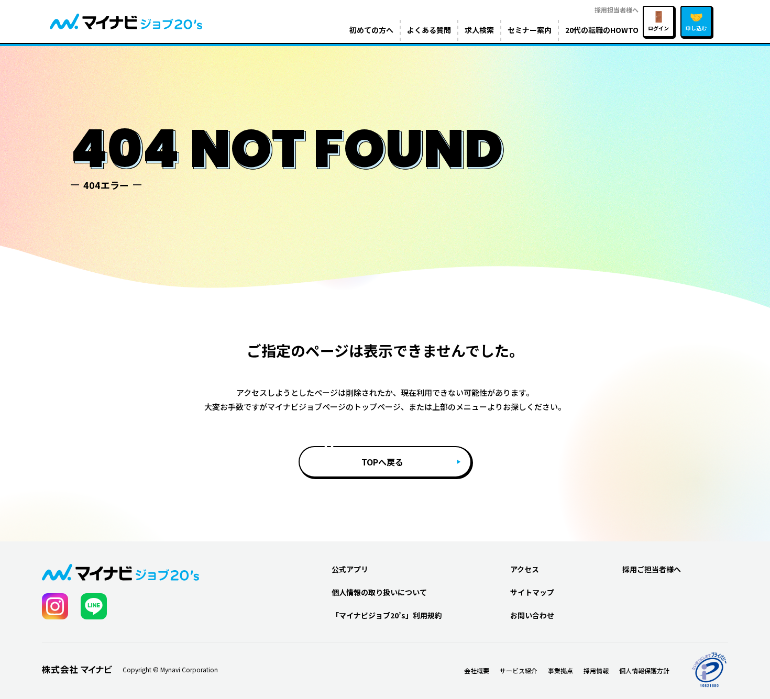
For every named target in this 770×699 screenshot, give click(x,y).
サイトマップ (532, 592)
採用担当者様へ (617, 9)
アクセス (524, 569)
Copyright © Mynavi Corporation (170, 670)
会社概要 (476, 670)
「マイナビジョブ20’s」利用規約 (387, 615)
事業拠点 (560, 670)
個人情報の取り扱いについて (379, 592)
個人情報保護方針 (644, 670)
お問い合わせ (532, 615)
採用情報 (596, 670)
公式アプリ (350, 569)
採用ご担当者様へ (651, 569)
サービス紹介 (518, 670)
